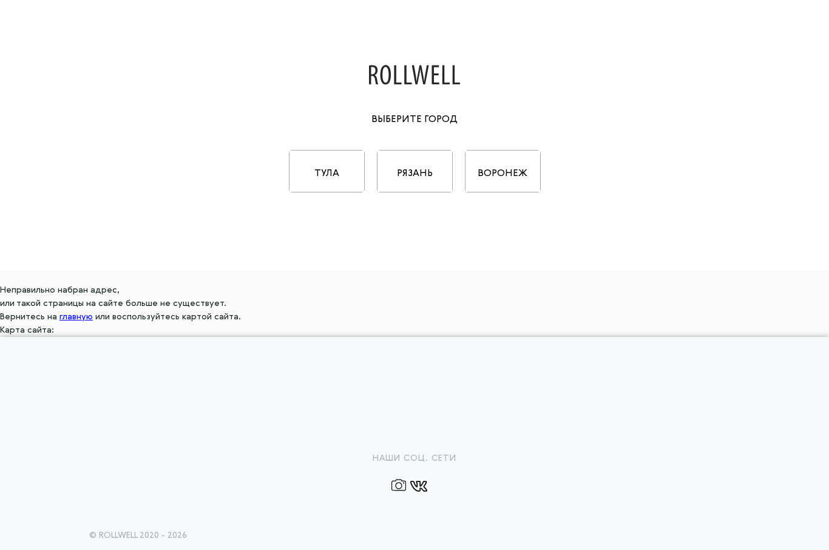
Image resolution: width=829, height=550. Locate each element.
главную (76, 317)
